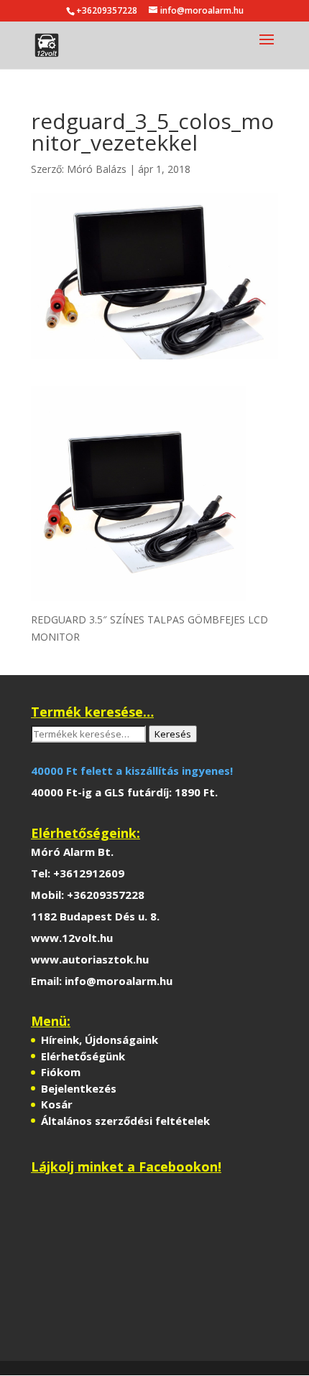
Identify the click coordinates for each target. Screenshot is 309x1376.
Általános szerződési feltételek (125, 1120)
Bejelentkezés (78, 1088)
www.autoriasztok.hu (90, 959)
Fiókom (60, 1072)
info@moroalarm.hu (118, 981)
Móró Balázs (96, 169)
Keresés (172, 733)
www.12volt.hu (72, 937)
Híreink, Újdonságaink (99, 1039)
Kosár (57, 1104)
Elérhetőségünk (83, 1056)
